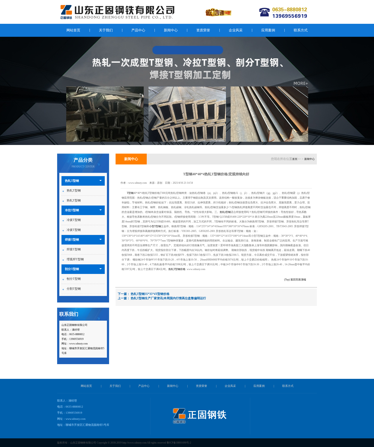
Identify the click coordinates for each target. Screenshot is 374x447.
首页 (294, 159)
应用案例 (268, 30)
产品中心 (138, 30)
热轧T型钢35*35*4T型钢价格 (150, 294)
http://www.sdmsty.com (134, 442)
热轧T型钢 (72, 180)
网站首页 (73, 30)
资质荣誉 (203, 30)
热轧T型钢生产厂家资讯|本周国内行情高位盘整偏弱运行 (168, 298)
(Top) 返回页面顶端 (295, 279)
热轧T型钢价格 (176, 269)
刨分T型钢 (74, 278)
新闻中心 (171, 30)
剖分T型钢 (72, 269)
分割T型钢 (74, 288)
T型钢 (130, 193)
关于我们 (106, 30)
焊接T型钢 (72, 239)
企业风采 (236, 30)
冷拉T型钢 (72, 210)
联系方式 (301, 30)
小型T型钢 (155, 226)
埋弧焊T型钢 (75, 259)
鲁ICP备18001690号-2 (179, 442)
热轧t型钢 (225, 212)
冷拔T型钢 (74, 220)
